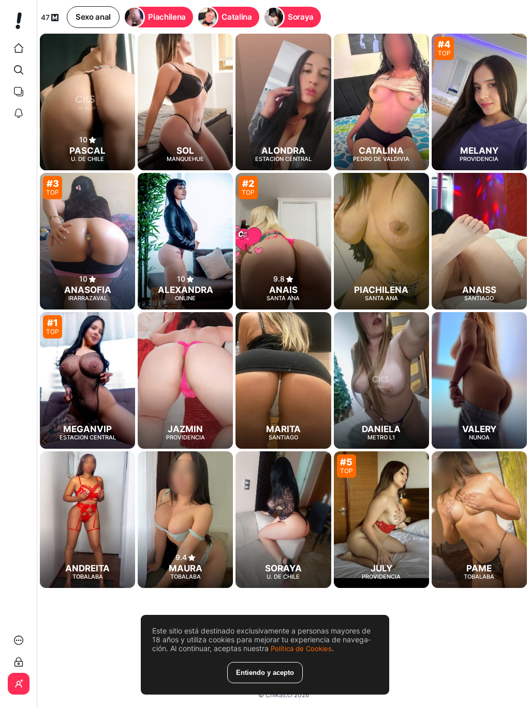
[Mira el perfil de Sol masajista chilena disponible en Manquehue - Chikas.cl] (185, 102)
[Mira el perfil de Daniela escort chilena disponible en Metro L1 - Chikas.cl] (381, 380)
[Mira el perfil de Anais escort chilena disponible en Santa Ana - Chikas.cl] (283, 241)
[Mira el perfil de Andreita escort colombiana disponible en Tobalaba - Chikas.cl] (87, 519)
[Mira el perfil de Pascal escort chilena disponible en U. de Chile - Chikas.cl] (87, 102)
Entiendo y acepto (265, 672)
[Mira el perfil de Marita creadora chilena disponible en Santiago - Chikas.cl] (283, 380)
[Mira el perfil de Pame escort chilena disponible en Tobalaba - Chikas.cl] (479, 519)
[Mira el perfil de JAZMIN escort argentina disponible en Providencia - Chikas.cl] (185, 380)
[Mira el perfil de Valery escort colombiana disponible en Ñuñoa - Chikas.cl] (479, 380)
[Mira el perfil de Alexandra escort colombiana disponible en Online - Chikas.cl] (185, 241)
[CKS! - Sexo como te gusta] (18, 24)
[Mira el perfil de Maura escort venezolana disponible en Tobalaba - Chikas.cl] (185, 519)
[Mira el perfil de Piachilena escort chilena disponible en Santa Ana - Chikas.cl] (381, 241)
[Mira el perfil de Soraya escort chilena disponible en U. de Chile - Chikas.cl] (283, 519)
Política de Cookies (301, 648)
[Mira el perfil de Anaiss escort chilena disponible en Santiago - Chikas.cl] (479, 241)
